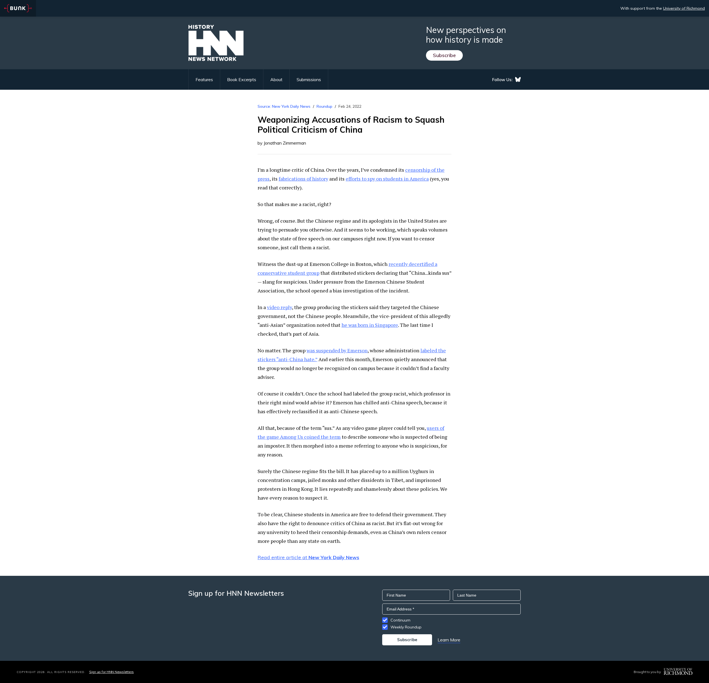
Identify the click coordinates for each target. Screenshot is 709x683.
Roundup (324, 106)
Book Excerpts (241, 79)
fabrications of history (303, 178)
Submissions (309, 79)
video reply (279, 307)
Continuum (400, 620)
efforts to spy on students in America (387, 178)
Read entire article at (308, 557)
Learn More (449, 640)
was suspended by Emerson (337, 350)
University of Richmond (684, 8)
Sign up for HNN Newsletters (111, 672)
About (276, 79)
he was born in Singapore (369, 325)
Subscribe (444, 55)
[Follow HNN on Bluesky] (518, 79)
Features (204, 79)
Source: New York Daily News (284, 106)
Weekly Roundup (406, 627)
